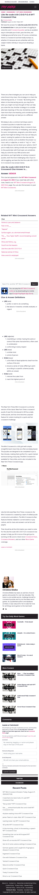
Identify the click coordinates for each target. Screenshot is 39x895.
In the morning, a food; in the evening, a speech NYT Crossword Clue (19, 829)
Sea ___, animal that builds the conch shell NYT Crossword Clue (18, 809)
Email (6, 757)
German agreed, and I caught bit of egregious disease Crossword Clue (18, 849)
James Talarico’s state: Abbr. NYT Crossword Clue (19, 817)
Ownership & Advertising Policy (26, 883)
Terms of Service (6, 737)
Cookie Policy (10, 885)
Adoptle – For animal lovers (26, 633)
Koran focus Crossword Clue (26, 707)
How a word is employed (9, 255)
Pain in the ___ (6, 226)
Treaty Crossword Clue (10, 872)
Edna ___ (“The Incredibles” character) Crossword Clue (26, 674)
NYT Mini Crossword (24, 12)
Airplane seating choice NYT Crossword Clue (18, 814)
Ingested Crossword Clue (11, 854)
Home (3, 12)
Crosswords (23, 2)
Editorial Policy (10, 887)
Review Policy (28, 885)
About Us (5, 883)
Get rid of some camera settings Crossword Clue (19, 844)
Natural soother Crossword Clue (14, 865)
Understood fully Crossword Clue (26, 696)
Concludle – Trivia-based (25, 622)
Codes (31, 2)
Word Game (30, 539)
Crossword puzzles (17, 30)
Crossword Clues (31, 537)
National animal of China (9, 252)
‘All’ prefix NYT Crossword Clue (13, 825)
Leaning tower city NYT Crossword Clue (16, 821)
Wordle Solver (11, 2)
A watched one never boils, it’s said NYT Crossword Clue (16, 799)
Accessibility (29, 887)
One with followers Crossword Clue (15, 857)
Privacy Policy (30, 736)
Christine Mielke (7, 20)
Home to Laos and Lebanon (10, 222)
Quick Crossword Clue (10, 869)
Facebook (19, 783)
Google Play (17, 294)
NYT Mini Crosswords (8, 188)
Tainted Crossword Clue (11, 861)
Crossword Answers (8, 539)
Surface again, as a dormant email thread (15, 233)
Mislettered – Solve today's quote (26, 645)
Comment (5, 740)
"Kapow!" (4, 229)
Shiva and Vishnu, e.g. (8, 242)
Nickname (8, 751)
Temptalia (20, 890)
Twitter (19, 779)
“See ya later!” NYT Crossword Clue (14, 804)
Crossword (11, 12)
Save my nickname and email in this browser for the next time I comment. (19, 766)
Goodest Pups (28, 890)
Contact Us (12, 883)
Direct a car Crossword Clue (12, 876)
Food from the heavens (9, 245)
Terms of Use (20, 887)
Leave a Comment (6, 547)
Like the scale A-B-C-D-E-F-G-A (11, 249)
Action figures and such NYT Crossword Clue (26, 685)
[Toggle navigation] (35, 7)
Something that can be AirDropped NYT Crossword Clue (16, 835)
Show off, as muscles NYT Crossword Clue (17, 840)
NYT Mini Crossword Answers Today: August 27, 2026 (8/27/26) (19, 793)
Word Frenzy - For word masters (25, 656)
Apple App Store (27, 294)
